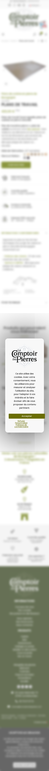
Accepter (27, 416)
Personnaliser (21, 423)
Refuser (21, 421)
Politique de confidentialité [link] (21, 426)
